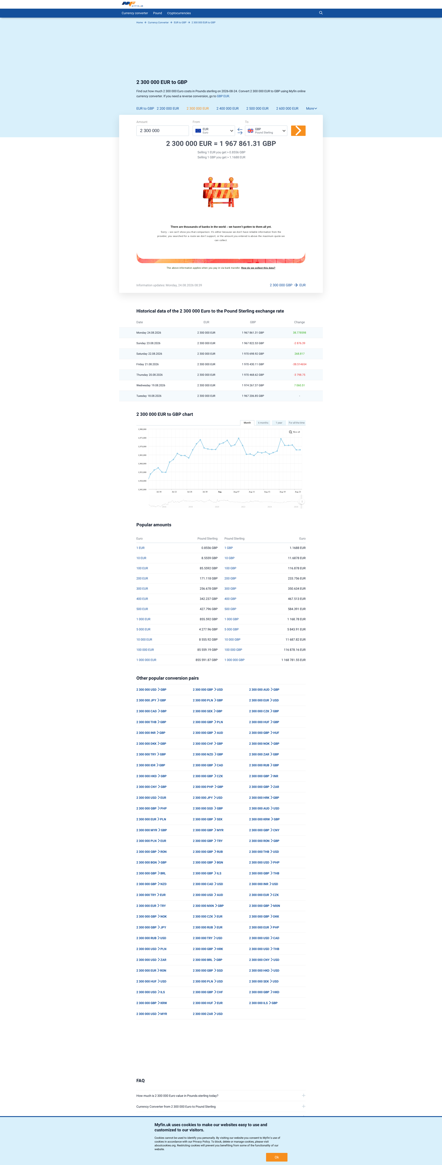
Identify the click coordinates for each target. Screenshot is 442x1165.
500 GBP (230, 609)
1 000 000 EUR (146, 659)
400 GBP (230, 598)
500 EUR (142, 609)
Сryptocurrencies (179, 13)
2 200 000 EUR (168, 108)
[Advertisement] (221, 53)
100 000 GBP (233, 649)
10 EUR (141, 558)
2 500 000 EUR (257, 108)
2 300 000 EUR (198, 108)
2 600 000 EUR (287, 108)
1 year (279, 422)
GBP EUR (223, 96)
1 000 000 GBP (234, 659)
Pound (157, 13)
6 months (263, 422)
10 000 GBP (232, 639)
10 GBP (229, 558)
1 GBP (228, 547)
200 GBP (230, 578)
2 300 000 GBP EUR (288, 285)
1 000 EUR (143, 619)
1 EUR (140, 547)
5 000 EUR (143, 629)
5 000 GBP (231, 629)
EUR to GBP (145, 108)
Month (247, 422)
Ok (277, 1157)
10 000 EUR (144, 639)
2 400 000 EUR (228, 108)
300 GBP (230, 588)
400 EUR (142, 598)
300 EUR (142, 588)
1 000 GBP (231, 619)
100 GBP (230, 568)
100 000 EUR (145, 649)
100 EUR (142, 568)
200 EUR (142, 578)
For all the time (297, 422)
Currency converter (135, 13)
